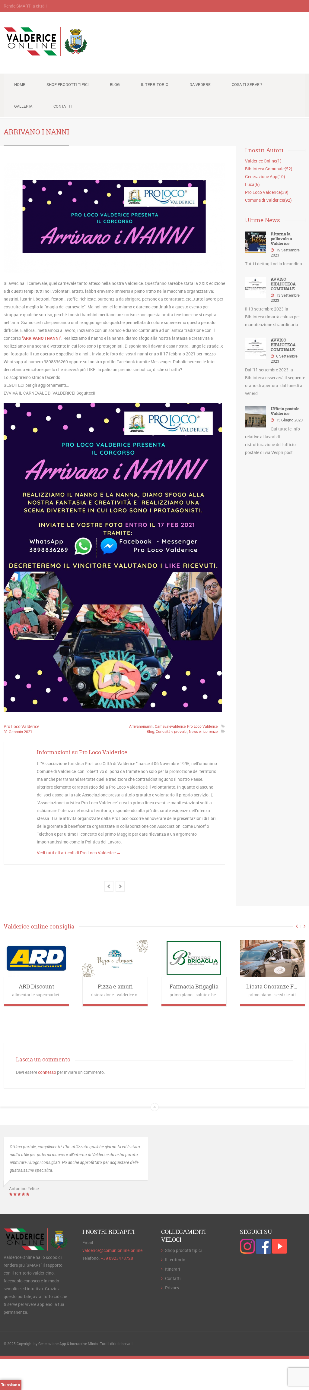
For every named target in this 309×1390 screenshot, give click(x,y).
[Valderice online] (46, 53)
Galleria (23, 106)
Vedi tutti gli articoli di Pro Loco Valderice (79, 853)
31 (6, 731)
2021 (28, 731)
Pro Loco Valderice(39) (266, 192)
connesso (47, 1072)
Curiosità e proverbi (171, 731)
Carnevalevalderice (170, 726)
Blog (115, 84)
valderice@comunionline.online (112, 1250)
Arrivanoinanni (141, 726)
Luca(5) (252, 184)
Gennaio (16, 731)
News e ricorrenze (203, 731)
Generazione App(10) (265, 176)
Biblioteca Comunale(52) (268, 169)
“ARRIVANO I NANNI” (41, 338)
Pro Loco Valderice (21, 726)
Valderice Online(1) (263, 161)
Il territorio (154, 84)
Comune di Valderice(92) (268, 200)
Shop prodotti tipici (67, 84)
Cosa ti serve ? (247, 84)
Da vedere (200, 84)
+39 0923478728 (117, 1258)
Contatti (62, 106)
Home (19, 84)
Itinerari (172, 1269)
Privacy (172, 1288)
